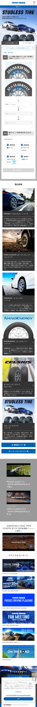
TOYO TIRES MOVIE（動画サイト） (12, 642)
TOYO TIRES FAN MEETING (10, 625)
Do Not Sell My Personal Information (18, 695)
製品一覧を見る (8, 52)
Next (35, 26)
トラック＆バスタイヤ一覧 (19, 451)
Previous (2, 26)
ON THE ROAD (6, 660)
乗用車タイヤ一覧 (20, 445)
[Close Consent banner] (34, 678)
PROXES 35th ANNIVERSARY (10, 591)
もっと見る (18, 677)
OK (18, 698)
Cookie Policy (18, 691)
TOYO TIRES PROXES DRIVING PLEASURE (14, 608)
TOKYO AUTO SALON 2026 (9, 573)
